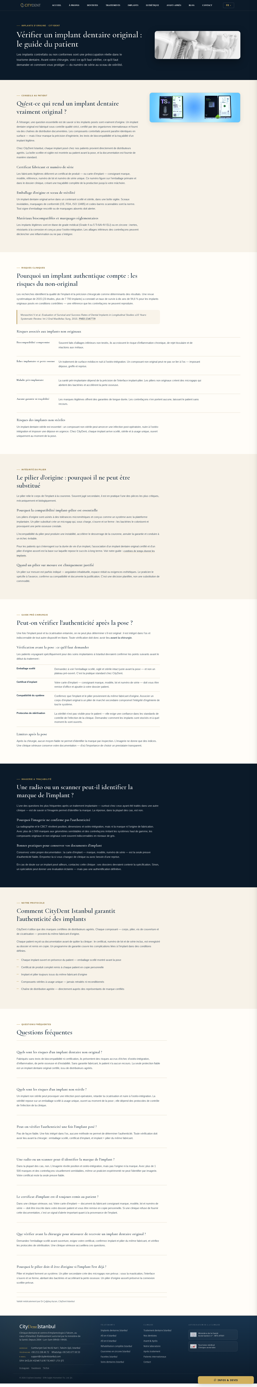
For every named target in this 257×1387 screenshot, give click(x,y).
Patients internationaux (155, 1356)
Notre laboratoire (152, 1346)
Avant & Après (151, 1340)
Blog (192, 5)
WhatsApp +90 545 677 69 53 (66, 1352)
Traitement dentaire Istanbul (157, 1330)
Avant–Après (174, 5)
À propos (74, 5)
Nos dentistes (150, 1335)
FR (227, 5)
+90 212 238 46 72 (40, 1352)
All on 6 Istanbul (108, 1340)
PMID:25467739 (87, 318)
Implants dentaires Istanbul (114, 1330)
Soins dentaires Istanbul (112, 1361)
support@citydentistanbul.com (46, 1356)
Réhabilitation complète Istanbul (116, 1346)
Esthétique (152, 5)
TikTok (46, 1368)
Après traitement (152, 1351)
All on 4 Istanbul (108, 1335)
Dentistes (92, 5)
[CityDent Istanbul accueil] (30, 5)
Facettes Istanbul (109, 1356)
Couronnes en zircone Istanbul (115, 1351)
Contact (207, 5)
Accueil (56, 5)
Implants (133, 5)
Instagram (24, 1368)
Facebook (36, 1368)
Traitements (113, 5)
